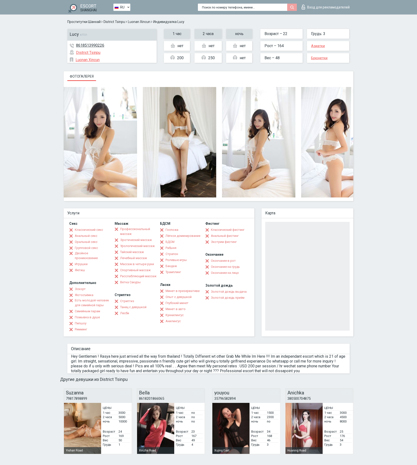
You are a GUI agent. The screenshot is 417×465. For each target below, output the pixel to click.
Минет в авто (176, 309)
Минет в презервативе (183, 291)
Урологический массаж (137, 246)
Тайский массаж (132, 252)
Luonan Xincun (139, 22)
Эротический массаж (136, 240)
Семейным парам (87, 311)
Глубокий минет (177, 303)
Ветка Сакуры (130, 282)
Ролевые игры (176, 260)
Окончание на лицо (225, 273)
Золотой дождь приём (227, 297)
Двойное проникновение (86, 255)
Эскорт (80, 289)
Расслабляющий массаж (138, 276)
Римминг (81, 329)
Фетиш (80, 270)
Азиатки (318, 46)
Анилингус (173, 321)
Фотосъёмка (84, 295)
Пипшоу (80, 323)
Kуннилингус (175, 315)
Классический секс (89, 230)
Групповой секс (86, 248)
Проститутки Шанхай (84, 22)
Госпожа (172, 230)
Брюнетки (319, 58)
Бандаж (171, 266)
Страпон (172, 254)
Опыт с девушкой (179, 297)
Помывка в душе (87, 317)
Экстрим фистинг (224, 242)
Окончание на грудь (225, 267)
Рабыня (171, 248)
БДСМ (170, 242)
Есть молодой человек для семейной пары (92, 302)
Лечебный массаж (133, 258)
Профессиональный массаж (135, 231)
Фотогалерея (82, 76)
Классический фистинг (227, 230)
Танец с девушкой (133, 307)
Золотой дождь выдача (229, 291)
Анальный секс (86, 236)
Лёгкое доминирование (183, 236)
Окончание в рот (223, 260)
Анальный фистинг (225, 236)
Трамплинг (173, 272)
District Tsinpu (114, 22)
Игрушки (81, 264)
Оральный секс (86, 242)
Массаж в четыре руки (137, 264)
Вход (328, 7)
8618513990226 (90, 45)
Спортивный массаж (135, 270)
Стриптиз (127, 301)
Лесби (124, 313)
